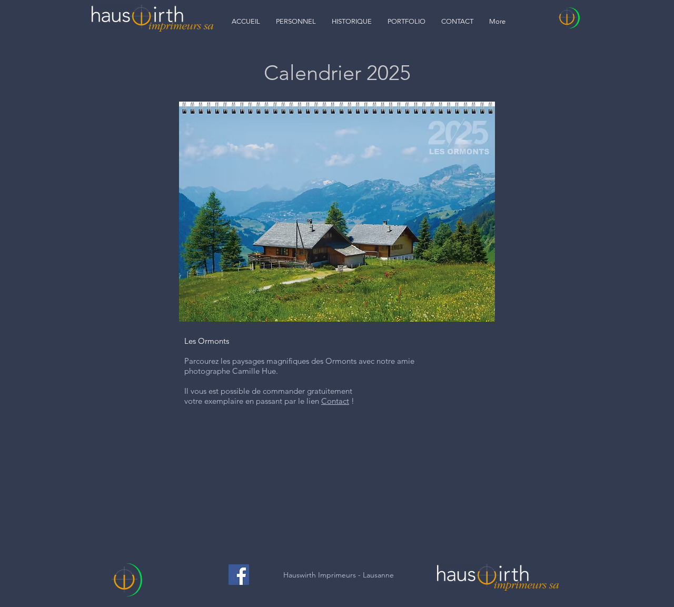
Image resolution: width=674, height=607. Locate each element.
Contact (335, 401)
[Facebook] (239, 574)
